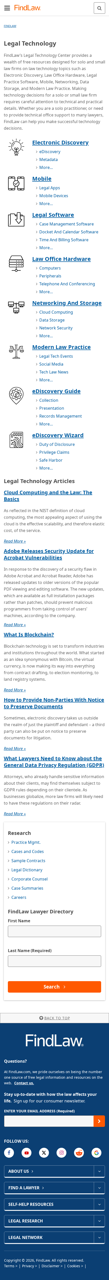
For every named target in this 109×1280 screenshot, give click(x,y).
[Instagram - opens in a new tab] (61, 1153)
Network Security (55, 328)
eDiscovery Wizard (58, 435)
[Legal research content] (99, 1220)
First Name (19, 921)
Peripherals (50, 276)
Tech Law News (53, 372)
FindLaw (10, 26)
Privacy (28, 1265)
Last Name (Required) (29, 950)
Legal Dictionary (26, 870)
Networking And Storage (67, 302)
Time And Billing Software (63, 240)
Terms (9, 1265)
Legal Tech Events (56, 356)
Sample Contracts (28, 860)
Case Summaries (27, 888)
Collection (48, 400)
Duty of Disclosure (57, 444)
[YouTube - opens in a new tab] (26, 1153)
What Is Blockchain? (29, 634)
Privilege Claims (54, 452)
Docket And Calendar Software (68, 232)
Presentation (51, 408)
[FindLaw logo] (29, 8)
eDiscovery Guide (56, 391)
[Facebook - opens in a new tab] (9, 1153)
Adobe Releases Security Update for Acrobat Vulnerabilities (49, 554)
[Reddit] (79, 1153)
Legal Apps (49, 188)
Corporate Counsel (29, 879)
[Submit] (99, 1121)
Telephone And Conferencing (67, 284)
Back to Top (57, 1018)
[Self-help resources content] (99, 1204)
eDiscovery (49, 151)
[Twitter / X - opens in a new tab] (44, 1153)
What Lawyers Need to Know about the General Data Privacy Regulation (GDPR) (54, 761)
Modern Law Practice (61, 347)
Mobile (41, 178)
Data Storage (52, 320)
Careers (18, 897)
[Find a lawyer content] (99, 1187)
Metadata (48, 159)
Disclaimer (51, 1265)
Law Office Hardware (61, 258)
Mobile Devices (53, 195)
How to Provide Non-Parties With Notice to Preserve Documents (54, 703)
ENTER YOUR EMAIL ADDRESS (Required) (39, 1111)
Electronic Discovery (60, 142)
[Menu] (7, 8)
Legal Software (53, 214)
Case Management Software (66, 224)
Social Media (51, 364)
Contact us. (24, 1083)
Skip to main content (55, 6)
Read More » (15, 541)
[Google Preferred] (96, 1153)
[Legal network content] (99, 1237)
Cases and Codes (27, 851)
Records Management (60, 416)
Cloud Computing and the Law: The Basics (48, 495)
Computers (50, 268)
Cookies (73, 1265)
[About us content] (99, 1171)
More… (46, 167)
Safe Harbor (51, 460)
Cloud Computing (56, 312)
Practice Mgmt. (26, 842)
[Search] (99, 8)
